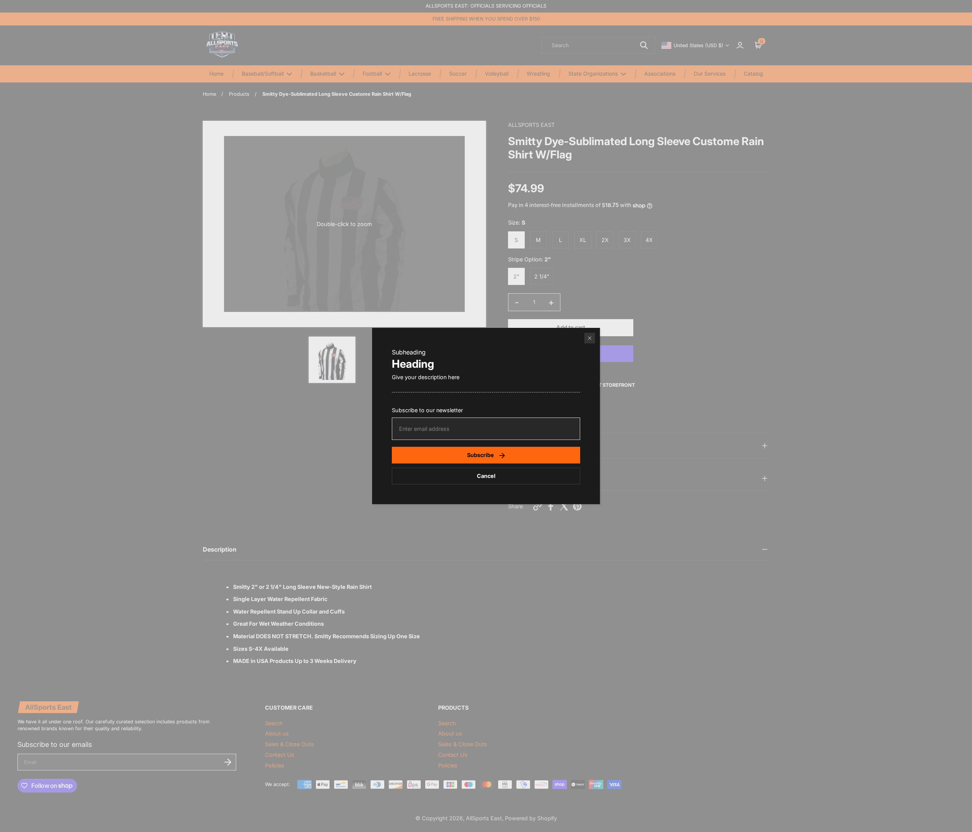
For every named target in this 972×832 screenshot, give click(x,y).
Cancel (486, 476)
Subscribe (480, 455)
